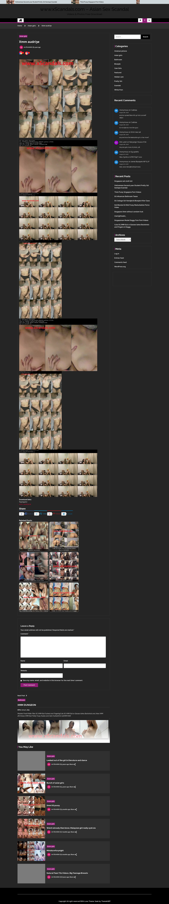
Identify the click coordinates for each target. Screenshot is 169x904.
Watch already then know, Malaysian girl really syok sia (71, 828)
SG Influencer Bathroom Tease (126, 196)
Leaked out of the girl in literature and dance (67, 760)
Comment (25, 634)
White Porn (118, 90)
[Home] (21, 20)
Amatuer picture (120, 51)
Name (23, 661)
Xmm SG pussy (53, 805)
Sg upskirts (135, 152)
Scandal (117, 85)
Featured (117, 73)
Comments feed (120, 262)
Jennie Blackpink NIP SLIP (140, 162)
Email (66, 661)
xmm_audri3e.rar (25, 504)
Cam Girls (118, 68)
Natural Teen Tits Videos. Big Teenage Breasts (67, 873)
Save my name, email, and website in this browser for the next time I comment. (53, 680)
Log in (116, 254)
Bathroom (21, 700)
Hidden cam (119, 77)
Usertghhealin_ (120, 216)
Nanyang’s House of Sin (137, 142)
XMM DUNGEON (27, 705)
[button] (140, 20)
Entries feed (119, 258)
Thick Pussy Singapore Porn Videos (92, 2)
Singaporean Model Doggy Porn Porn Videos (131, 220)
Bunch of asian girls (55, 783)
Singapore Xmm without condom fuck (128, 212)
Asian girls (23, 36)
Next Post (21, 696)
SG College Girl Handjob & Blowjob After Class (132, 201)
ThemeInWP (106, 901)
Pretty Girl (118, 81)
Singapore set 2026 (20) (123, 181)
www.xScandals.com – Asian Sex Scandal (84, 9)
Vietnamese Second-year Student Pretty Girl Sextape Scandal (36, 2)
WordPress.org (120, 267)
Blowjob (117, 64)
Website (24, 671)
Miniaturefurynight (55, 850)
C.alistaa (134, 110)
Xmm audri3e (29, 42)
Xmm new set (136, 132)
